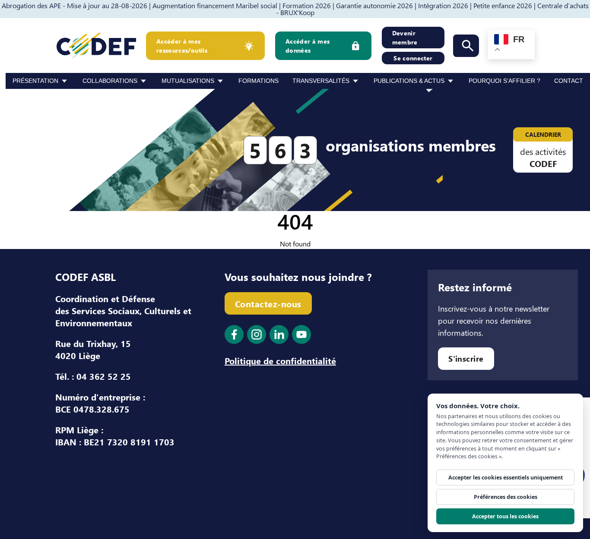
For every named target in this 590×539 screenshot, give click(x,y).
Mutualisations (188, 80)
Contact (568, 80)
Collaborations (109, 80)
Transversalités (320, 80)
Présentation (35, 80)
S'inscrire (466, 358)
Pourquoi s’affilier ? (504, 80)
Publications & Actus (409, 80)
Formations (258, 80)
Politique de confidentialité (280, 360)
